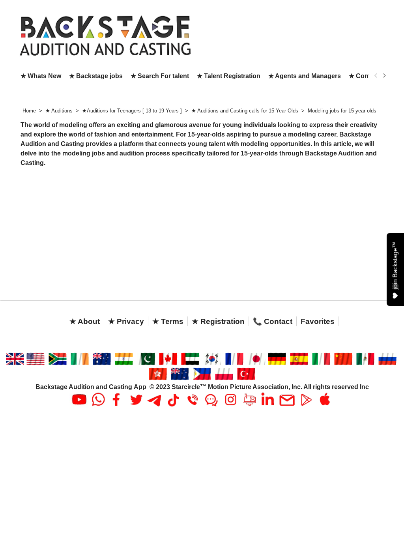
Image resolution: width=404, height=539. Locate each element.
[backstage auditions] (105, 35)
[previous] (376, 75)
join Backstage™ (395, 266)
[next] (383, 75)
